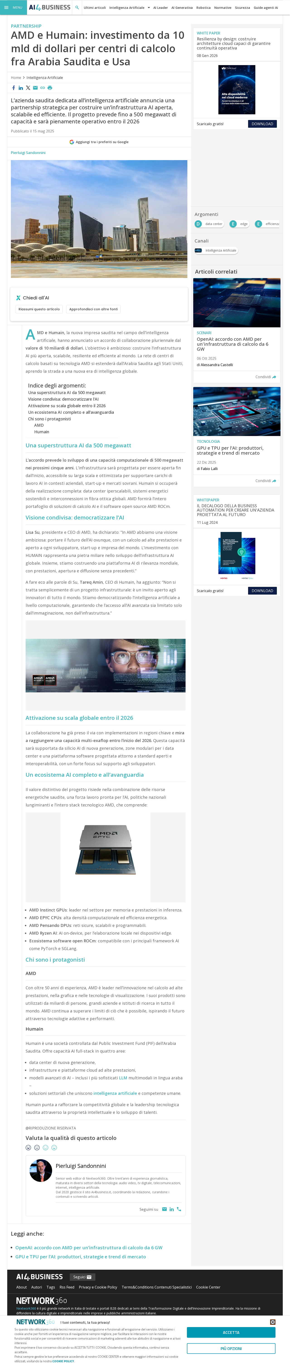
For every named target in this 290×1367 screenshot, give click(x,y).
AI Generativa (182, 7)
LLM (123, 1077)
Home (16, 77)
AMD (39, 425)
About (21, 1287)
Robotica (203, 7)
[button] (13, 7)
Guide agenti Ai (266, 7)
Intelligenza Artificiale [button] (126, 7)
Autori (36, 1287)
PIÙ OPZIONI (231, 1348)
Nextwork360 (26, 1308)
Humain (41, 431)
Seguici (79, 1276)
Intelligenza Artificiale (45, 77)
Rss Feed (67, 1287)
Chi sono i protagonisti (49, 418)
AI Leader (160, 7)
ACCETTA (231, 1332)
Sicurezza (242, 7)
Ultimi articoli (95, 7)
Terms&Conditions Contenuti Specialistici (157, 1287)
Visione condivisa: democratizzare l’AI (63, 399)
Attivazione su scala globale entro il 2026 (67, 405)
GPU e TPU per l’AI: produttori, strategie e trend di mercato (80, 1257)
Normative (222, 7)
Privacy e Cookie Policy (98, 1287)
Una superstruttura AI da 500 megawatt (67, 392)
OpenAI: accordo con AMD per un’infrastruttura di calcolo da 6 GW (88, 1248)
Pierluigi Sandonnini (28, 152)
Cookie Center (208, 1287)
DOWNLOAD (262, 123)
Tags (50, 1287)
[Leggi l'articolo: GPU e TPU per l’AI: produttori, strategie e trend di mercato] (236, 437)
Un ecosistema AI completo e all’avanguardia (71, 412)
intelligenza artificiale (115, 1093)
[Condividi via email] (35, 88)
